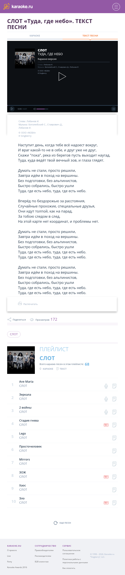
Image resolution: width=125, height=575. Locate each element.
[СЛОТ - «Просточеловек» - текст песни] (114, 450)
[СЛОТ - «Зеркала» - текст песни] (114, 398)
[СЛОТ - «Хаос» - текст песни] (114, 489)
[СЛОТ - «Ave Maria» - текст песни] (114, 385)
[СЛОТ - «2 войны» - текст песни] (114, 411)
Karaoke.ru (109, 554)
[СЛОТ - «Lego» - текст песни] (114, 437)
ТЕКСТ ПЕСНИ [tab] (90, 35)
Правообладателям (44, 550)
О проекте (12, 550)
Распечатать (30, 304)
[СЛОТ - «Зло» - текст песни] (114, 502)
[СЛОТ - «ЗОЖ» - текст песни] (114, 476)
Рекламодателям (43, 556)
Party (9, 561)
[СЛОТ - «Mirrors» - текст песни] (114, 463)
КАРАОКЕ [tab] (35, 35)
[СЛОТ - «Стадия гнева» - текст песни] (114, 424)
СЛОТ (14, 334)
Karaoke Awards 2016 (17, 567)
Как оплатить (68, 568)
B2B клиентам (42, 561)
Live (9, 556)
